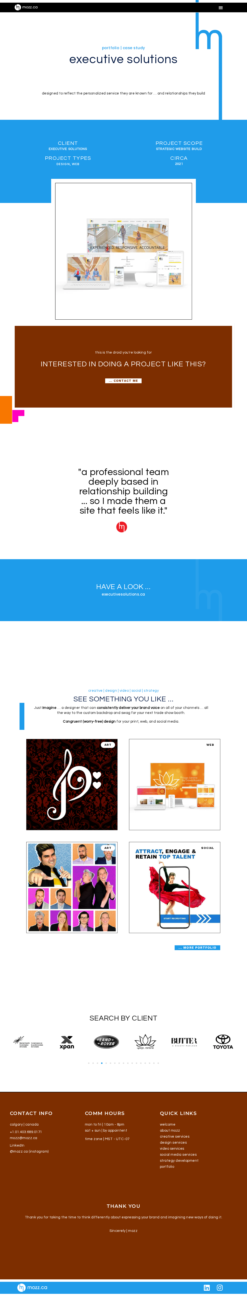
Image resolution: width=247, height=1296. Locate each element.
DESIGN (63, 164)
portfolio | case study (123, 47)
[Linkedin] (207, 1287)
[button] (220, 7)
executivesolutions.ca (123, 594)
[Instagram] (219, 1287)
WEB (75, 164)
